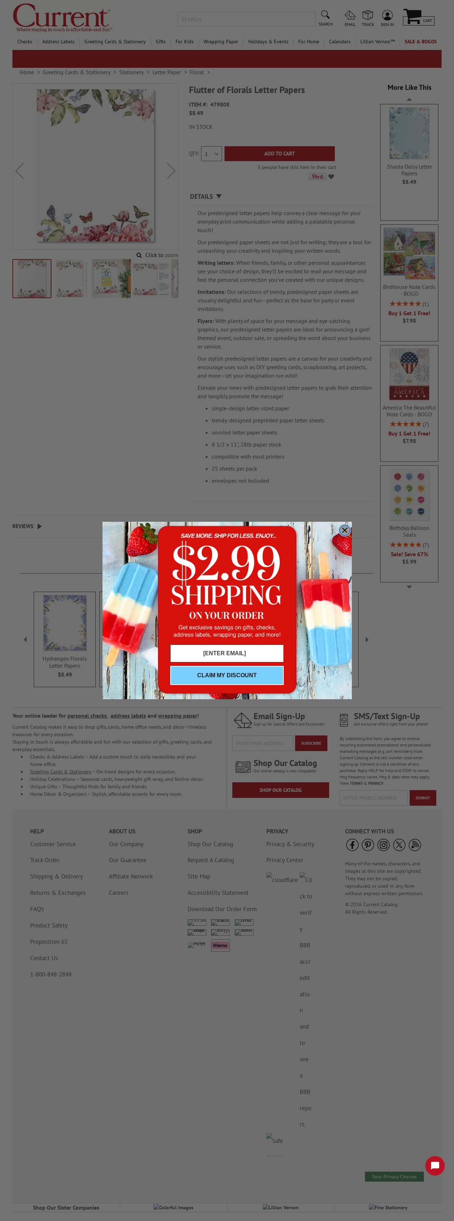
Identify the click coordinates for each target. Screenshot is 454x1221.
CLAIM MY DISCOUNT (227, 675)
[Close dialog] (344, 530)
